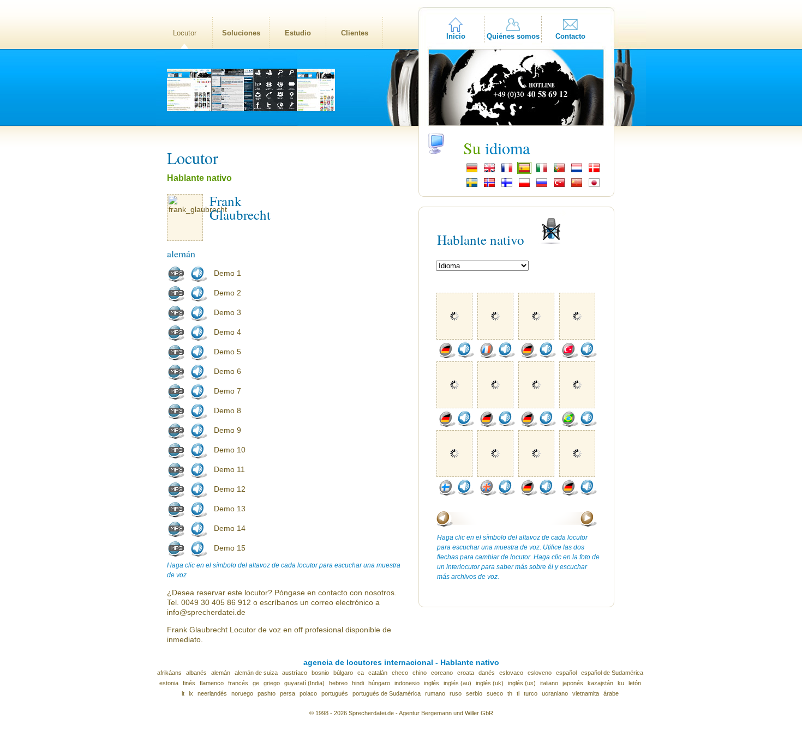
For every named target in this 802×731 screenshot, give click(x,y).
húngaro (379, 683)
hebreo (338, 683)
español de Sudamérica (612, 672)
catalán (377, 672)
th (509, 693)
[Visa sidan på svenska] (472, 185)
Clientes (354, 33)
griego (272, 683)
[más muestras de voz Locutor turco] (569, 356)
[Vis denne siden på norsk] (489, 185)
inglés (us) (522, 683)
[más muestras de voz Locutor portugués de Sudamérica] (569, 424)
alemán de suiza (256, 672)
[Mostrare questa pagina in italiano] (541, 171)
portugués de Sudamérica (386, 693)
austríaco (294, 672)
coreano (442, 672)
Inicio (455, 36)
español (566, 672)
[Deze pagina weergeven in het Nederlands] (576, 171)
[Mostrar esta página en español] (524, 171)
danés (486, 672)
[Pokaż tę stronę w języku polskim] (524, 185)
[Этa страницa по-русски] (541, 185)
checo (400, 672)
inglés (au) (457, 683)
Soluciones (241, 33)
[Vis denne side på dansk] (594, 171)
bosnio (320, 672)
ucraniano (555, 693)
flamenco (212, 683)
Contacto (570, 36)
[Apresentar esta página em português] (559, 171)
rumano (435, 693)
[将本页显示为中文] (576, 185)
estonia (168, 683)
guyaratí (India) (304, 683)
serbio (474, 693)
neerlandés (212, 693)
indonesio (407, 683)
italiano (549, 683)
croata (465, 672)
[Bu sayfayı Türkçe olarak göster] (559, 185)
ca (360, 672)
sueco (495, 693)
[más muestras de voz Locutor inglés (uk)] (487, 493)
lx (191, 693)
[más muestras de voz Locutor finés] (447, 493)
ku (621, 683)
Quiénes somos (513, 36)
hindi (358, 683)
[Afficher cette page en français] (507, 171)
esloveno (540, 672)
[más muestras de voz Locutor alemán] (447, 356)
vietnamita (585, 693)
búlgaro (343, 672)
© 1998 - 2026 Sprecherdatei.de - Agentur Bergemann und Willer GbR (401, 713)
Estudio (298, 33)
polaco (308, 693)
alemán (220, 672)
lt (183, 693)
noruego (242, 693)
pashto (267, 693)
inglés (431, 683)
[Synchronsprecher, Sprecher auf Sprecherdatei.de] (472, 171)
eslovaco (511, 672)
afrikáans (169, 672)
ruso (456, 693)
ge (256, 683)
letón (635, 683)
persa (287, 693)
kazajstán (600, 683)
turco (530, 693)
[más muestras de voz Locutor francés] (487, 356)
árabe (611, 693)
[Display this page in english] (489, 171)
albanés (196, 672)
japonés (572, 683)
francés (238, 683)
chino (419, 672)
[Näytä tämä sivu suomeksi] (507, 185)
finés (189, 683)
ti (518, 693)
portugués (334, 693)
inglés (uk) (490, 683)
